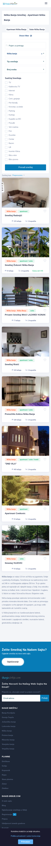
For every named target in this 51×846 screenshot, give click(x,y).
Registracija (8, 814)
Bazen (11, 143)
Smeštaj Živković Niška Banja (19, 265)
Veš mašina (13, 127)
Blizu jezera (13, 159)
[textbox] (26, 61)
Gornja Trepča (8, 717)
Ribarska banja (8, 740)
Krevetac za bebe (16, 107)
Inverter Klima (14, 151)
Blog (4, 805)
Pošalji (45, 698)
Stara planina (7, 779)
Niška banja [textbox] (24, 54)
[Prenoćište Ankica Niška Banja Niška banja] (25, 394)
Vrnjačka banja (8, 749)
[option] (25, 195)
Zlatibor (5, 788)
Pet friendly (13, 103)
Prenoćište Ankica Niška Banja (20, 414)
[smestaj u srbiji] (9, 4)
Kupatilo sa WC (15, 119)
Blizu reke (13, 155)
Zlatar (4, 784)
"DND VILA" (11, 464)
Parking (12, 111)
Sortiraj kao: (7, 175)
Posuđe (12, 123)
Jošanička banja (9, 722)
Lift (10, 147)
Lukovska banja (8, 726)
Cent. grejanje (14, 99)
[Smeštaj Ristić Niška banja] (25, 344)
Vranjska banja (8, 744)
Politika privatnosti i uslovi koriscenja (25, 836)
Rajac (4, 775)
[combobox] (25, 53)
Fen (10, 131)
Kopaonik (6, 770)
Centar (11, 139)
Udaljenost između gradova (13, 823)
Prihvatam (25, 842)
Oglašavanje (13, 662)
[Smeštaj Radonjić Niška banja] (25, 195)
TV (10, 82)
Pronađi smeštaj (25, 167)
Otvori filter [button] (24, 36)
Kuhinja (12, 115)
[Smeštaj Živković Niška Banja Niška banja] (25, 245)
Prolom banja (7, 735)
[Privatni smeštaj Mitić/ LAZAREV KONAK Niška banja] (25, 295)
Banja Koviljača (8, 713)
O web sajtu (7, 801)
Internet (12, 90)
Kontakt (5, 828)
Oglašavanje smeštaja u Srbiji (14, 810)
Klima (11, 95)
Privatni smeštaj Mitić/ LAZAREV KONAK (25, 315)
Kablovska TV (14, 86)
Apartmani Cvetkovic (15, 513)
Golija (4, 766)
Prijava (5, 819)
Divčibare (6, 761)
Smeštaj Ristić (12, 364)
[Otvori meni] (46, 3)
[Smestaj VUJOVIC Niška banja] (25, 543)
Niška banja (7, 731)
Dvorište (12, 135)
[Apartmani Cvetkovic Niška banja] (25, 493)
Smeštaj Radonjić (13, 215)
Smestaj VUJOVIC (13, 563)
